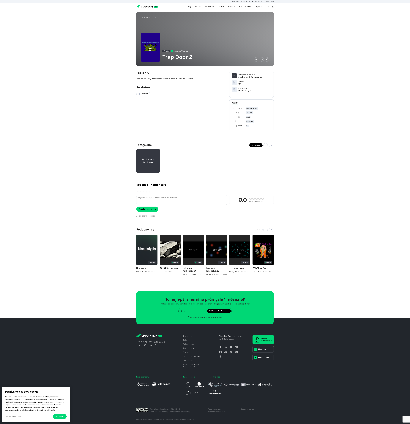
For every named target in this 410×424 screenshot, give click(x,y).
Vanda (251, 409)
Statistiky (246, 1)
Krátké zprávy (257, 1)
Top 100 (259, 6)
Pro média (187, 352)
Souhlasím (59, 416)
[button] (265, 145)
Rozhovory (209, 6)
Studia (198, 6)
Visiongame (144, 17)
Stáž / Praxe (188, 348)
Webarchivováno (214, 409)
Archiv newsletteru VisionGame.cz (191, 365)
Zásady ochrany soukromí (184, 419)
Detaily (235, 103)
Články (221, 6)
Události (231, 6)
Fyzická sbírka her (191, 356)
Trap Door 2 (155, 17)
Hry (189, 6)
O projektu (187, 336)
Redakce (186, 340)
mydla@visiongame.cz (228, 339)
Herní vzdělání (245, 6)
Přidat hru (270, 1)
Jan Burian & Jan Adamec (250, 77)
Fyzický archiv (235, 1)
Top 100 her (188, 360)
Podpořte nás (188, 344)
